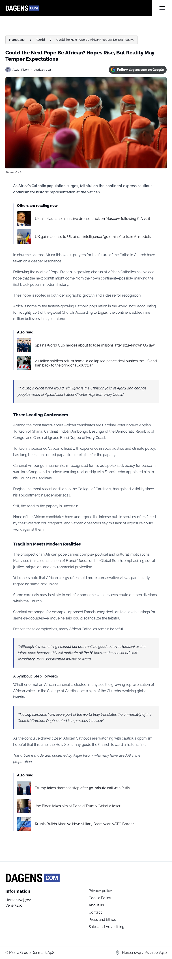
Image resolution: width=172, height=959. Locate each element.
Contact (95, 912)
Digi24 (103, 312)
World (40, 39)
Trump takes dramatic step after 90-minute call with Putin (82, 788)
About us (96, 905)
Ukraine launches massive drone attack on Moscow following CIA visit (92, 219)
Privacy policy (100, 891)
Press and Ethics (102, 919)
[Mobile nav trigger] (162, 8)
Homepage (17, 39)
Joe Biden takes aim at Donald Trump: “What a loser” (78, 806)
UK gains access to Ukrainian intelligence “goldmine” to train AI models (93, 237)
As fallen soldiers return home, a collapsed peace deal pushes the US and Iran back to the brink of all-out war (96, 363)
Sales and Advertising (106, 927)
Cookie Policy (100, 898)
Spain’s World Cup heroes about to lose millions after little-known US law (95, 345)
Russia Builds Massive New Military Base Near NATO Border (84, 824)
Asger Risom (21, 69)
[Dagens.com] (78, 8)
